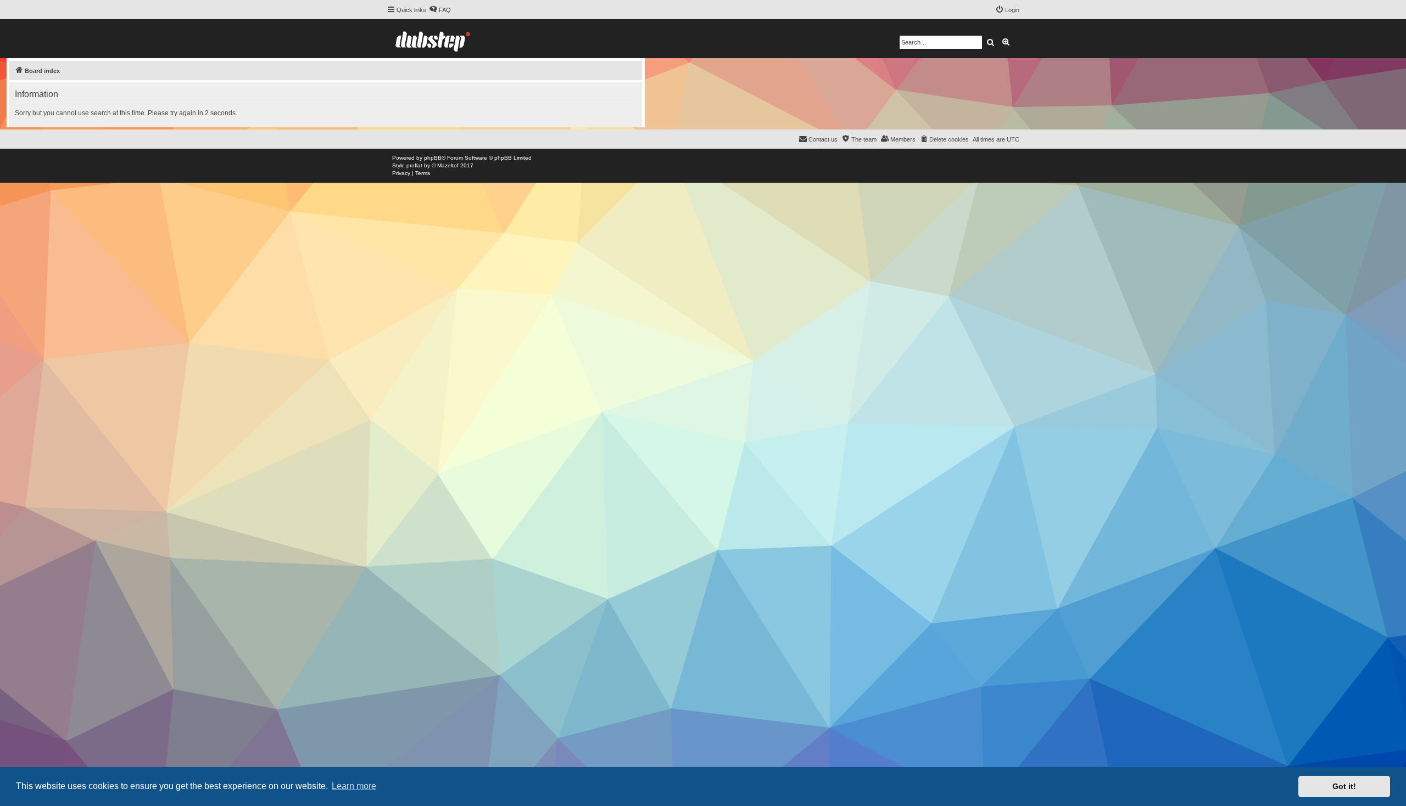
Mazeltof (448, 165)
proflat (414, 165)
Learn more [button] (354, 786)
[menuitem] (440, 9)
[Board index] (433, 38)
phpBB (433, 158)
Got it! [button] (1344, 786)
